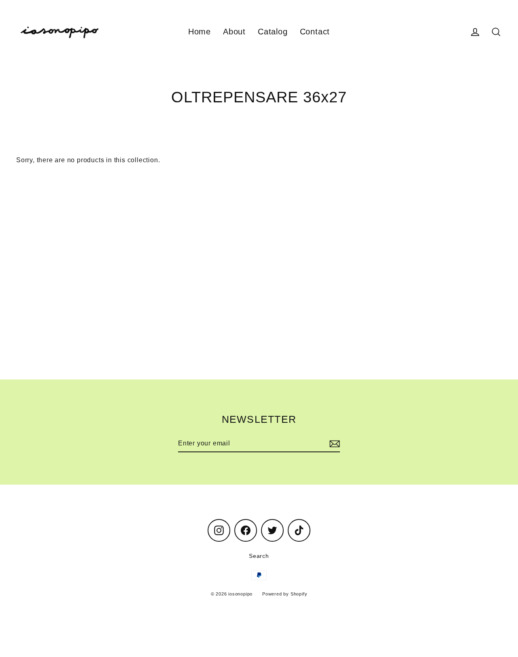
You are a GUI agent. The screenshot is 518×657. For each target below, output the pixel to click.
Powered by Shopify (284, 593)
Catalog (273, 31)
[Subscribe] (333, 443)
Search (259, 556)
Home (199, 31)
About (234, 31)
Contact (315, 31)
